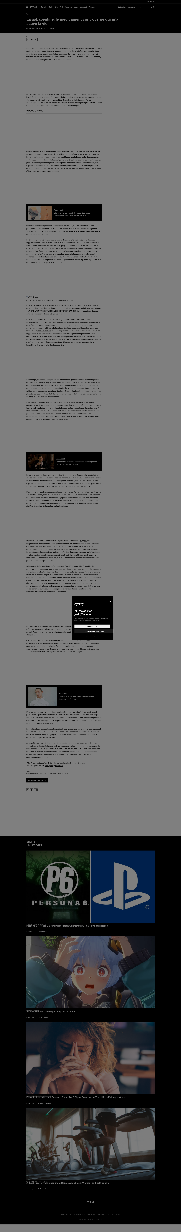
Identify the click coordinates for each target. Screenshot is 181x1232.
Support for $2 (92, 626)
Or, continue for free (92, 637)
